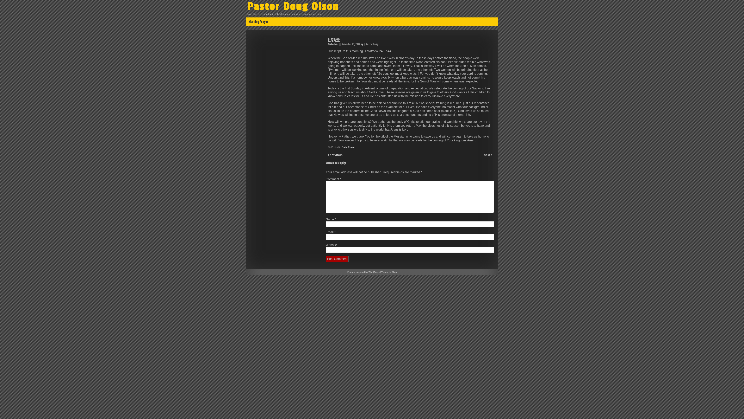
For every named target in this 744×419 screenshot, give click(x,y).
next (487, 155)
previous (336, 155)
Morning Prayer (258, 22)
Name (331, 219)
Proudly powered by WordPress (363, 272)
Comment (333, 179)
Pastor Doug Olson (293, 6)
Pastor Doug (372, 44)
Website (331, 245)
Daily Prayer (349, 147)
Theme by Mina (389, 272)
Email (331, 232)
